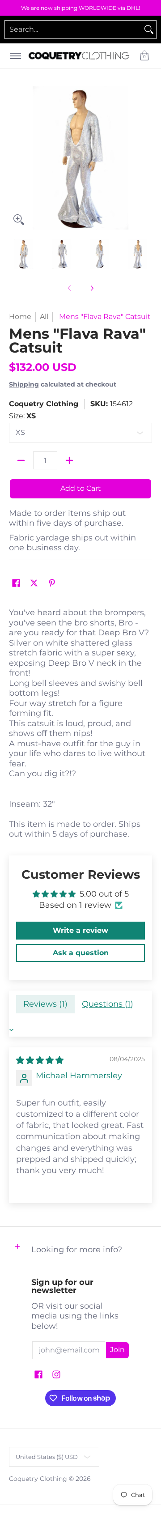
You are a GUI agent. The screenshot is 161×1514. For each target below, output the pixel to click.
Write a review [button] (80, 930)
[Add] (69, 460)
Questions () (107, 1004)
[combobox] (73, 29)
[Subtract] (21, 460)
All (44, 316)
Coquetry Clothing (43, 404)
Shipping (24, 384)
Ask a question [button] (81, 952)
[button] (144, 55)
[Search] (149, 29)
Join (117, 1349)
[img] (40, 1060)
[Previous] (15, 158)
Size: (22, 416)
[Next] (146, 158)
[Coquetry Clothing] (78, 56)
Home (20, 316)
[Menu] (15, 55)
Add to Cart (80, 488)
